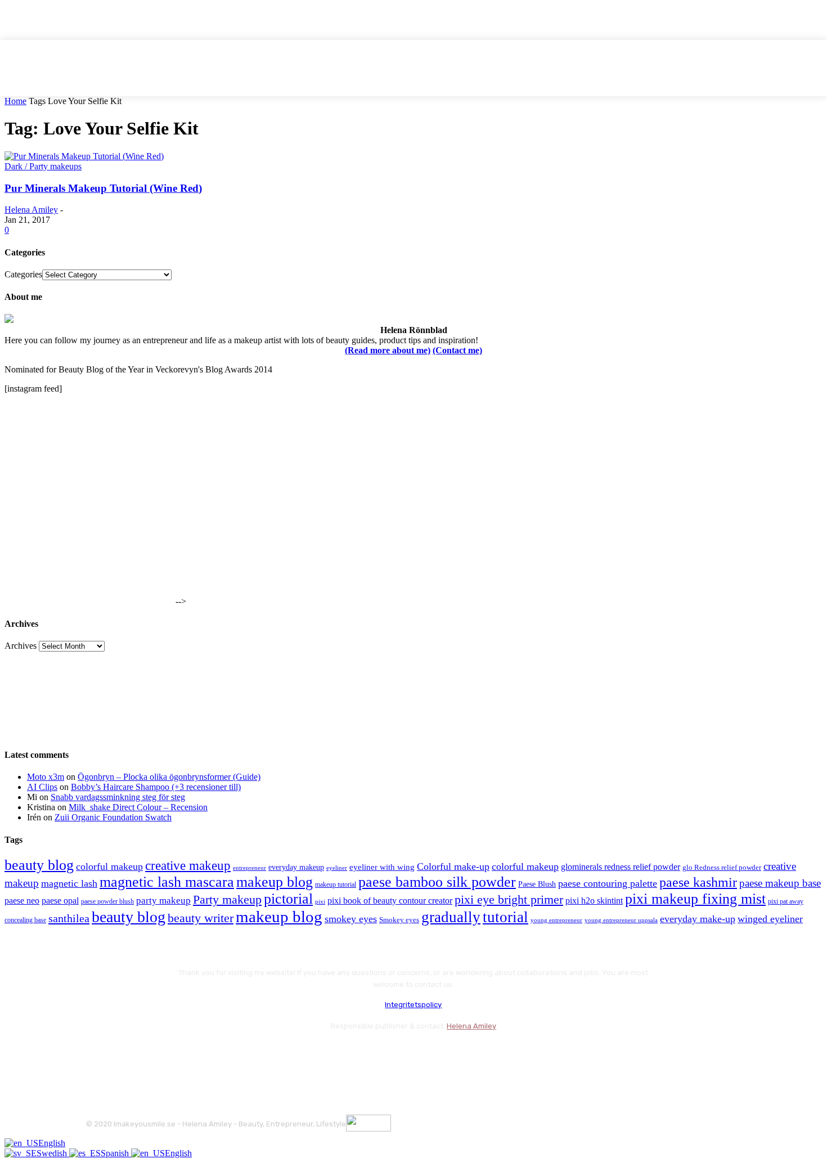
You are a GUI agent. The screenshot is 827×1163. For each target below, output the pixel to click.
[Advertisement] (89, 534)
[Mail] (157, 1054)
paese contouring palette (607, 883)
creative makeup (188, 865)
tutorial (505, 917)
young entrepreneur (556, 920)
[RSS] (187, 1054)
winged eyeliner (770, 918)
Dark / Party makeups (43, 166)
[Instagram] (127, 1054)
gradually (450, 917)
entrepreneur (249, 868)
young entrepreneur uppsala (621, 920)
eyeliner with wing (382, 867)
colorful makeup (109, 866)
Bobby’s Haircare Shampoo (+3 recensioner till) (156, 787)
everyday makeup (296, 867)
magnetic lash (69, 883)
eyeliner (336, 867)
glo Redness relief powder (721, 867)
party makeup (163, 900)
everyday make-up (697, 918)
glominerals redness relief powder (620, 867)
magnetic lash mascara (167, 882)
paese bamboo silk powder (437, 882)
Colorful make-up (453, 866)
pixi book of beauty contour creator (389, 900)
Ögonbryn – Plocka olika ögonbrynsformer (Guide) (169, 777)
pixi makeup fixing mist (695, 899)
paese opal (60, 900)
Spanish (116, 1153)
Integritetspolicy (413, 1004)
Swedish (53, 1153)
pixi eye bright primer (509, 899)
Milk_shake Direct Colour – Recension (138, 807)
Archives (21, 645)
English (51, 1143)
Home (15, 101)
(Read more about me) (387, 350)
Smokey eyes (399, 920)
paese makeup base (780, 883)
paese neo (22, 900)
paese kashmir (698, 882)
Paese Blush (537, 883)
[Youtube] (217, 1054)
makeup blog (274, 882)
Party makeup (227, 899)
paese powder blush (107, 901)
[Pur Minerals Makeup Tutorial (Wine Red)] (84, 156)
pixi (320, 901)
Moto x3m (45, 777)
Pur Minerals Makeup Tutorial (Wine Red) (103, 188)
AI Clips (42, 787)
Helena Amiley (31, 209)
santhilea (68, 918)
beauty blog (39, 865)
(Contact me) (457, 350)
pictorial (288, 899)
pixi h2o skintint (594, 900)
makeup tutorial (335, 884)
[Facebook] (97, 1054)
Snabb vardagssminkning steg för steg (118, 797)
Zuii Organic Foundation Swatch (113, 817)
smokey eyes (351, 918)
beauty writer (200, 918)
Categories (23, 274)
